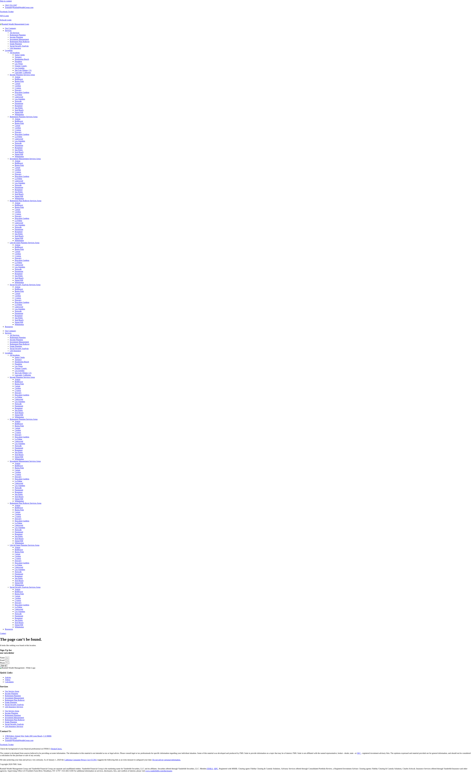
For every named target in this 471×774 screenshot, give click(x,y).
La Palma (18, 95)
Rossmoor (19, 106)
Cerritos (18, 86)
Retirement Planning (18, 35)
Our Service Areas (12, 691)
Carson (17, 84)
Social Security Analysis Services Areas (25, 285)
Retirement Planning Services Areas (24, 117)
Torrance (18, 57)
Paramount (19, 103)
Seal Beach (19, 110)
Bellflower (19, 79)
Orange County (21, 66)
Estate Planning (16, 44)
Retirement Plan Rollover (19, 42)
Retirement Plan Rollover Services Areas (25, 201)
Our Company (10, 28)
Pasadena (18, 61)
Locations (9, 50)
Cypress (18, 88)
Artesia (17, 77)
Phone (2, 663)
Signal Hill (19, 112)
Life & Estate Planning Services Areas (24, 243)
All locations (15, 53)
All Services (14, 33)
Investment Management (19, 39)
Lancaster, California (23, 72)
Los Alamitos (20, 99)
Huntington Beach (22, 59)
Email (2, 660)
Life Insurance (15, 48)
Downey (18, 90)
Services (8, 30)
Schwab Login (5, 20)
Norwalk (18, 101)
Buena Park (19, 81)
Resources (9, 327)
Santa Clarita (20, 55)
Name (2, 658)
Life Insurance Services (14, 707)
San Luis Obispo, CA (23, 70)
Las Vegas (19, 64)
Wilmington (19, 114)
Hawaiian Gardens (22, 92)
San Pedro (19, 108)
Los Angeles (19, 68)
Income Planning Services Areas (22, 75)
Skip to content (6, 1)
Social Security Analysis (19, 46)
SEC (359, 753)
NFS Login (4, 16)
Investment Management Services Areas (25, 159)
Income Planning (16, 37)
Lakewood (19, 97)
